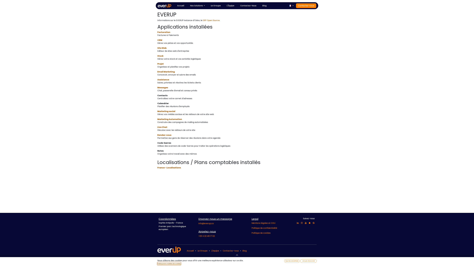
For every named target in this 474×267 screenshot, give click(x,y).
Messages (162, 87)
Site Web (162, 48)
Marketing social (166, 111)
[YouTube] (305, 222)
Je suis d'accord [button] (308, 261)
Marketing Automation (169, 119)
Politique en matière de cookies (169, 264)
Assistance (163, 79)
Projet (160, 63)
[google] (313, 222)
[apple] (309, 222)
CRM (159, 40)
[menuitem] (180, 5)
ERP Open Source (211, 20)
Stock (160, 56)
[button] (237, 255)
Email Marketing (166, 71)
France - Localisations (169, 167)
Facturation (163, 32)
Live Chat (162, 127)
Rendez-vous (164, 135)
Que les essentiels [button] (292, 261)
